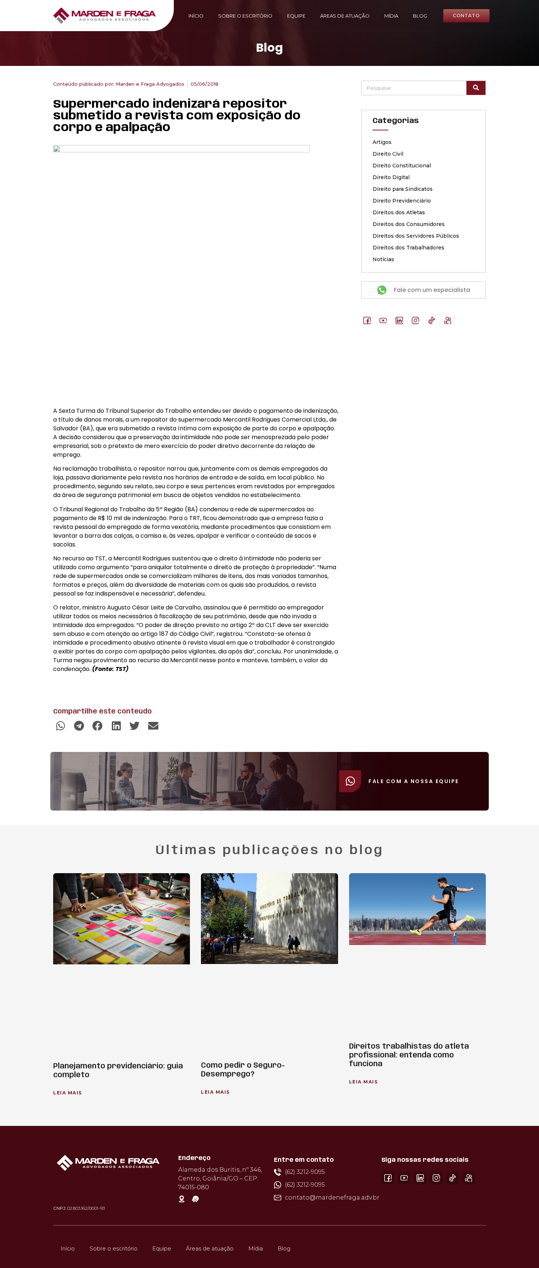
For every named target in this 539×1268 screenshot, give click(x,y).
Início (195, 16)
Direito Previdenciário (402, 200)
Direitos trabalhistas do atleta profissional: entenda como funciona (409, 1055)
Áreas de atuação (345, 16)
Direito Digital (391, 177)
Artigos (382, 142)
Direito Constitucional (402, 165)
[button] (60, 726)
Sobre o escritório (245, 16)
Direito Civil (388, 154)
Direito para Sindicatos (403, 189)
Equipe (296, 16)
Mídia (391, 16)
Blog (420, 16)
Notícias (383, 259)
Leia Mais (67, 1092)
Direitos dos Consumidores (409, 224)
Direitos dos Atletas (399, 212)
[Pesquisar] (475, 88)
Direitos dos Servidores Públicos (416, 236)
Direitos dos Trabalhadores (408, 247)
